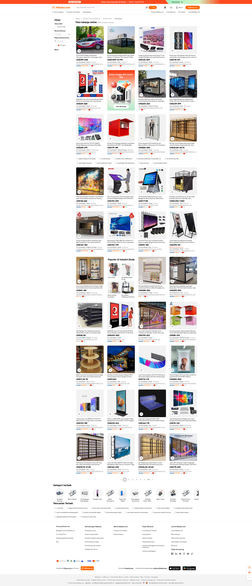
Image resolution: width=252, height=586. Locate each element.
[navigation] (63, 249)
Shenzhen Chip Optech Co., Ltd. (86, 152)
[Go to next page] (152, 479)
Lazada (126, 577)
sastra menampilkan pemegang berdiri (67, 512)
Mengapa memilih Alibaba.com (65, 530)
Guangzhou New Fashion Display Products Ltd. (90, 294)
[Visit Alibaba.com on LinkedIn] (176, 554)
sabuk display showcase (85, 163)
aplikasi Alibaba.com (160, 568)
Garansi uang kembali (91, 534)
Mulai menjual (175, 534)
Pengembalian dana (148, 542)
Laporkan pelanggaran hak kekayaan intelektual (153, 546)
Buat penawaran (118, 534)
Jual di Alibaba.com (177, 530)
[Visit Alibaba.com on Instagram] (184, 554)
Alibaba (77, 18)
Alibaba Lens (67, 568)
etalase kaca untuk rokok (89, 516)
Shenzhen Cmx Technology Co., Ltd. (180, 64)
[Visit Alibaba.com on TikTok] (192, 554)
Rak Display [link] (118, 18)
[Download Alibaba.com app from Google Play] (189, 568)
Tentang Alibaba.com (63, 526)
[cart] (171, 8)
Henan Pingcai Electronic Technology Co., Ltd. (90, 64)
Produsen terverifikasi (120, 530)
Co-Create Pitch (61, 534)
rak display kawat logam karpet (183, 508)
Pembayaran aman (90, 530)
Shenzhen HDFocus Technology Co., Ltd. (182, 250)
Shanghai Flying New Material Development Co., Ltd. (121, 152)
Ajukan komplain (147, 538)
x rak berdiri (60, 508)
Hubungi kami (146, 534)
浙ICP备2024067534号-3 (176, 583)
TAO (141, 577)
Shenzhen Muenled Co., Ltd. (115, 339)
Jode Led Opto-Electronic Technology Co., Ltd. (152, 64)
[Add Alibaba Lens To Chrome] (87, 568)
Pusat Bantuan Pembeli (149, 530)
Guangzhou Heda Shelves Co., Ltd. (86, 339)
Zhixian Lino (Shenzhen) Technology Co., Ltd (89, 205)
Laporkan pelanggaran (149, 551)
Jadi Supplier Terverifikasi (179, 542)
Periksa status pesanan (178, 538)
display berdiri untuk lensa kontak (78, 508)
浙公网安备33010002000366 (158, 583)
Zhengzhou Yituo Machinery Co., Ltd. (181, 205)
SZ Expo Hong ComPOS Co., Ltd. (148, 205)
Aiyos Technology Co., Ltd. (178, 108)
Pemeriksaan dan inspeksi (93, 545)
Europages (154, 577)
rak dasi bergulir (105, 158)
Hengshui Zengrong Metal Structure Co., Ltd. (121, 64)
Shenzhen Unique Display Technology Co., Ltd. (121, 205)
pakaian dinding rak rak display (87, 158)
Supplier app (129, 568)
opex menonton (144, 163)
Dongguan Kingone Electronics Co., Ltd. (88, 108)
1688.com (106, 577)
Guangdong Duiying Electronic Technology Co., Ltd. (152, 152)
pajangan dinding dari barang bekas (66, 516)
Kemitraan (174, 545)
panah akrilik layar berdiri (105, 163)
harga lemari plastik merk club (162, 512)
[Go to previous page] (121, 479)
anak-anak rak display (164, 508)
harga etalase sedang (182, 512)
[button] (146, 7)
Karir (57, 542)
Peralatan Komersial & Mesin (91, 18)
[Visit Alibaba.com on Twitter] (180, 554)
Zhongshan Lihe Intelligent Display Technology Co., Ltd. (152, 294)
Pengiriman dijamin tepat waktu (94, 538)
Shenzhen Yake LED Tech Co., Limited (149, 249)
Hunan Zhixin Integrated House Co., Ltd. (150, 108)
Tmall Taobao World (116, 577)
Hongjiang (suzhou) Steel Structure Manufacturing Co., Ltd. (90, 249)
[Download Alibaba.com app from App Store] (175, 568)
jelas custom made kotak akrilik (102, 508)
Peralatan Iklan (107, 18)
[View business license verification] (144, 583)
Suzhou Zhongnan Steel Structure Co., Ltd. (182, 294)
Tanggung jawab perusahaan (64, 538)
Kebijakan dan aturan (91, 549)
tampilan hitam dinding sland (124, 158)
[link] (249, 567)
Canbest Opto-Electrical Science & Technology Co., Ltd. (121, 249)
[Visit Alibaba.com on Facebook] (172, 554)
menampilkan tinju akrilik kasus (125, 163)
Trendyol (147, 577)
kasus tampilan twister (161, 163)
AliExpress (98, 577)
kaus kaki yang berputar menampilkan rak (149, 158)
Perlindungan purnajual (92, 542)
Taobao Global (134, 577)
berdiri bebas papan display (113, 512)
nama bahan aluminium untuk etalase (137, 512)
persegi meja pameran (122, 508)
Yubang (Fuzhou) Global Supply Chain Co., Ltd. (183, 152)
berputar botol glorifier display (92, 512)
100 (148, 479)
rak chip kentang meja (172, 158)
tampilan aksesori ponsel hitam (143, 508)
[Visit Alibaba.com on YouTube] (188, 554)
